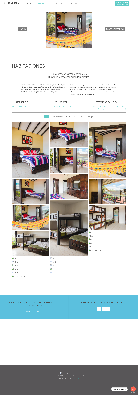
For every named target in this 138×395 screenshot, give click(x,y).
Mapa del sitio (67, 376)
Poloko (77, 378)
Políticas (82, 376)
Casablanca (42, 3)
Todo (46, 117)
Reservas (74, 3)
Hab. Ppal (90, 117)
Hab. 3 (82, 117)
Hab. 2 (75, 117)
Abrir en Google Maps (34, 311)
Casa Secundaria (57, 117)
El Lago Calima (59, 3)
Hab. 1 (68, 117)
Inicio (29, 3)
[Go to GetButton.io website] (133, 393)
